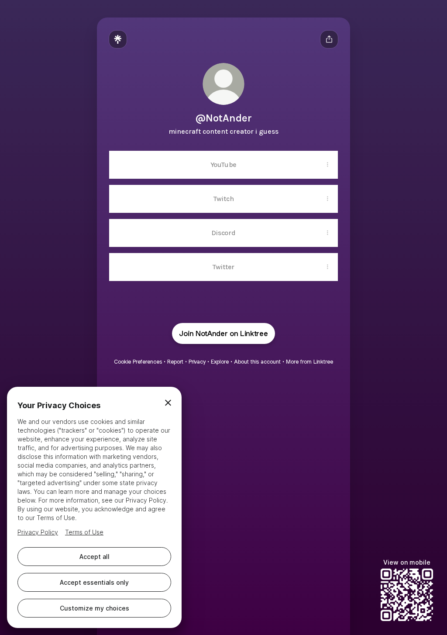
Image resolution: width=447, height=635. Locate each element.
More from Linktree (309, 361)
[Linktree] (118, 39)
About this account (257, 361)
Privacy (197, 361)
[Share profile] (329, 39)
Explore (220, 361)
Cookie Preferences (138, 361)
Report (175, 361)
